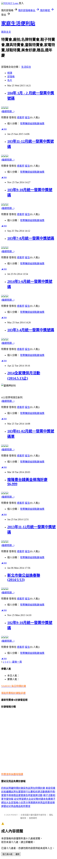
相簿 (9, 73)
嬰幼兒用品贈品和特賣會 (17, 806)
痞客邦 (20, 117)
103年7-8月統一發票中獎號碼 (30, 238)
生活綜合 (26, 67)
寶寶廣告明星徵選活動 (30, 795)
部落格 (11, 76)
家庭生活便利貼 (18, 23)
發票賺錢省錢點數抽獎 (32, 123)
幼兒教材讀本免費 (40, 799)
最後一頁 (17, 662)
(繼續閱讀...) (7, 111)
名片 (9, 80)
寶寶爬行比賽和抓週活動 (31, 791)
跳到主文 (6, 32)
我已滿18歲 (7, 854)
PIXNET (14, 815)
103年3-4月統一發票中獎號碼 (30, 330)
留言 (27, 117)
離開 (17, 854)
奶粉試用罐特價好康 (12, 788)
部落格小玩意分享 (20, 802)
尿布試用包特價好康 (34, 788)
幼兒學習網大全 (22, 799)
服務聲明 (33, 818)
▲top (4, 129)
